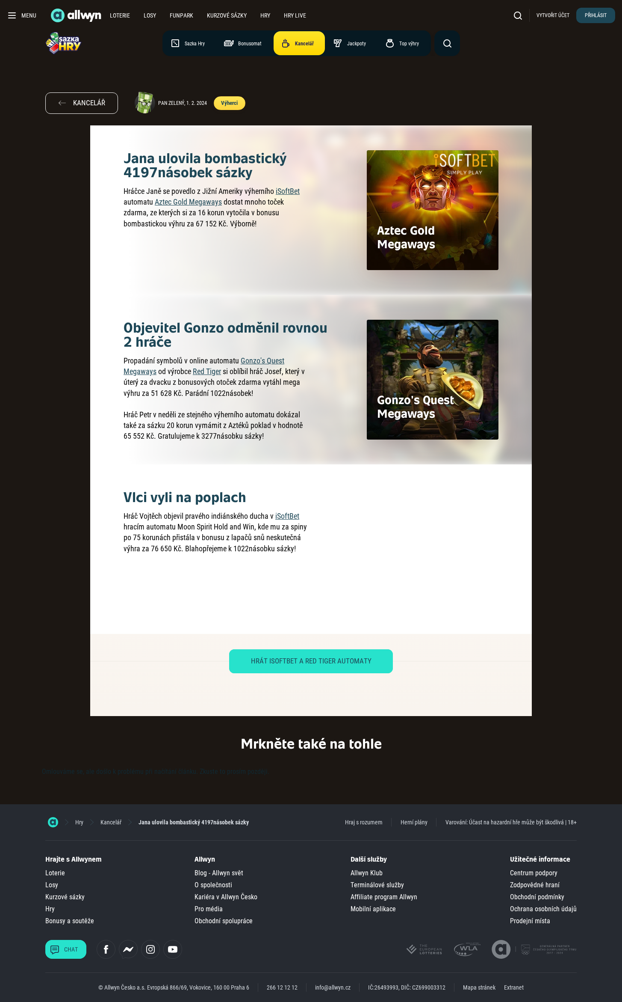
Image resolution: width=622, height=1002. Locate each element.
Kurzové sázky (227, 15)
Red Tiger (207, 371)
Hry (265, 15)
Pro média (209, 909)
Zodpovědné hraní (535, 885)
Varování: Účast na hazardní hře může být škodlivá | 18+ (511, 822)
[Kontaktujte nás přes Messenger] (128, 949)
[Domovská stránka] (53, 822)
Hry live (295, 15)
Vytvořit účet (553, 15)
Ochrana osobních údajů (543, 909)
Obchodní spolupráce (224, 921)
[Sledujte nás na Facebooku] (106, 949)
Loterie (120, 15)
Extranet (514, 987)
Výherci (229, 103)
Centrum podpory (533, 873)
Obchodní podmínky (537, 897)
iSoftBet (288, 191)
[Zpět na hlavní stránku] (77, 15)
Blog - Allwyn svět (219, 873)
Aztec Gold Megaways (188, 201)
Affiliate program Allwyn (384, 897)
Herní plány (414, 822)
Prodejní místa (530, 921)
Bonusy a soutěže (69, 921)
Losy (150, 15)
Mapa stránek (479, 987)
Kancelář (110, 822)
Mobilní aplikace (373, 909)
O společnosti (213, 885)
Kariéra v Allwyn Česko (226, 897)
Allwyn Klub (367, 873)
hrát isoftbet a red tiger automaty (311, 661)
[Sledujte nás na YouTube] (172, 949)
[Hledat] (520, 15)
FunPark (181, 15)
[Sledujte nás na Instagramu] (150, 949)
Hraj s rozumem (364, 822)
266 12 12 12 (282, 987)
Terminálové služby (377, 885)
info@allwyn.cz (333, 987)
